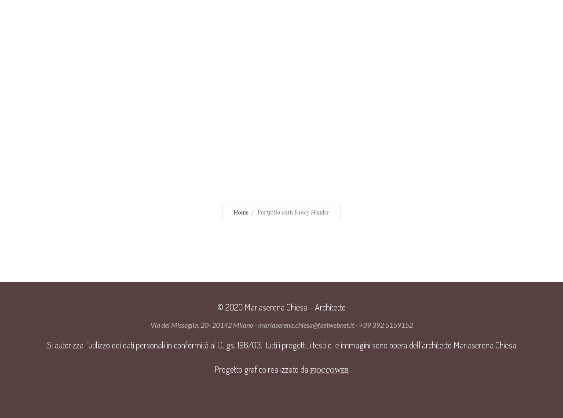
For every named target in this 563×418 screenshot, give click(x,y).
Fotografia (360, 15)
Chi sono (194, 15)
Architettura (296, 15)
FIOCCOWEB (329, 370)
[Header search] (485, 14)
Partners (158, 29)
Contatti (209, 29)
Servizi (240, 15)
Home (151, 15)
